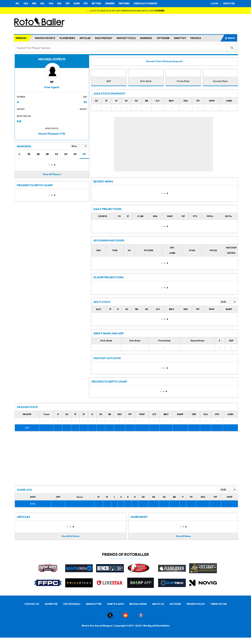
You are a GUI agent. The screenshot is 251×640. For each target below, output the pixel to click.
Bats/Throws (24, 116)
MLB (26, 3)
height (83, 109)
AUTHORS (175, 604)
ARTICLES (85, 38)
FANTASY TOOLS (126, 38)
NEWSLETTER (94, 604)
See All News (183, 536)
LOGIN (214, 3)
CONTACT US (31, 604)
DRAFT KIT (180, 38)
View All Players (52, 174)
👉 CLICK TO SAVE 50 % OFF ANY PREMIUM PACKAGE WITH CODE (125, 10)
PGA (51, 3)
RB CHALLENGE (138, 604)
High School (52, 128)
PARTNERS (124, 3)
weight (21, 109)
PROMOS (196, 38)
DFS (86, 3)
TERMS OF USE (218, 604)
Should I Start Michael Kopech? (164, 61)
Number (21, 97)
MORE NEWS (139, 517)
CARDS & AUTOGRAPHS (145, 3)
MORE (76, 3)
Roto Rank (145, 81)
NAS (59, 3)
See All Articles (70, 536)
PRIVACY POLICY (196, 604)
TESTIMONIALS (71, 604)
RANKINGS (146, 38)
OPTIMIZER (163, 38)
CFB (67, 3)
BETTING (96, 3)
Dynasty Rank (220, 81)
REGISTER (229, 3)
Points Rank (183, 81)
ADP (108, 81)
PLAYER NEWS (67, 38)
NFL (17, 3)
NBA (34, 3)
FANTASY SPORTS (45, 38)
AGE (85, 97)
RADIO (231, 38)
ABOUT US (158, 604)
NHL (42, 3)
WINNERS (110, 3)
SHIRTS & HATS (115, 604)
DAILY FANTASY (103, 38)
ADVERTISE (51, 604)
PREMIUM (21, 38)
